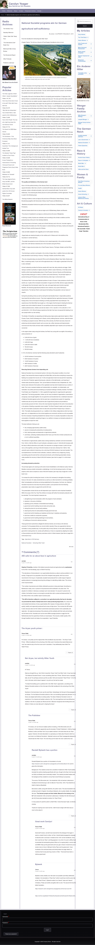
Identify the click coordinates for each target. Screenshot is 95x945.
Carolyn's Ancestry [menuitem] (82, 210)
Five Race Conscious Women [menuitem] (84, 181)
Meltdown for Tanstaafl (8, 174)
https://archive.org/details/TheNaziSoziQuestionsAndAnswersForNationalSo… (55, 896)
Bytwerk (38, 864)
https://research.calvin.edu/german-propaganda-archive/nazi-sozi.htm (53, 889)
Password (5, 922)
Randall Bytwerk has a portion (44, 750)
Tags (23, 539)
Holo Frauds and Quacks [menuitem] (82, 44)
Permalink (47, 562)
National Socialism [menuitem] (82, 143)
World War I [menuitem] (80, 163)
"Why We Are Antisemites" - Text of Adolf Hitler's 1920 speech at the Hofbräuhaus (9, 112)
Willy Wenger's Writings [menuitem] (81, 116)
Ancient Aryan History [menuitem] (84, 157)
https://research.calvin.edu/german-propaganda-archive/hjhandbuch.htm (51, 764)
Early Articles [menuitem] (81, 34)
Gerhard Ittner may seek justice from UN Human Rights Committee (8, 191)
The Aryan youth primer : (32, 628)
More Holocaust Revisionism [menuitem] (81, 48)
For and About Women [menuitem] (84, 185)
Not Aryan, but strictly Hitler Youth (39, 658)
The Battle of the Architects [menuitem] (82, 74)
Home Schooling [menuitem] (82, 194)
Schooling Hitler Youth (39, 543)
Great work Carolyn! (43, 821)
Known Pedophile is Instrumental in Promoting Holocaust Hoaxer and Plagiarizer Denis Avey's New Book (10, 164)
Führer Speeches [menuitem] (82, 145)
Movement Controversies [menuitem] (81, 61)
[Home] (4, 4)
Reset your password (11, 934)
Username (5, 916)
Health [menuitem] (80, 188)
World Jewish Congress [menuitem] (81, 52)
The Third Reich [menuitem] (82, 38)
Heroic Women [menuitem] (81, 40)
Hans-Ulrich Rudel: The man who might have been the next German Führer (9, 122)
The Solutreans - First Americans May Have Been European (9, 139)
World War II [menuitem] (81, 166)
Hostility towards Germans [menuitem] (82, 136)
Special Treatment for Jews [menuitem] (83, 56)
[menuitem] (3, 11)
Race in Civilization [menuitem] (82, 161)
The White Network (7, 199)
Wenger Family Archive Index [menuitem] (84, 123)
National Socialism (27, 543)
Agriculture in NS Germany (32, 539)
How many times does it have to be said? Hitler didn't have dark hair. (10, 103)
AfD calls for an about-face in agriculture (39, 555)
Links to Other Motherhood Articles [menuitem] (83, 197)
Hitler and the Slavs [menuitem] (83, 169)
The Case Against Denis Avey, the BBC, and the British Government (8, 181)
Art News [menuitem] (80, 207)
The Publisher (34, 715)
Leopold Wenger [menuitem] (82, 120)
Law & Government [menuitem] (82, 140)
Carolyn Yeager (18, 3)
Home (2, 15)
